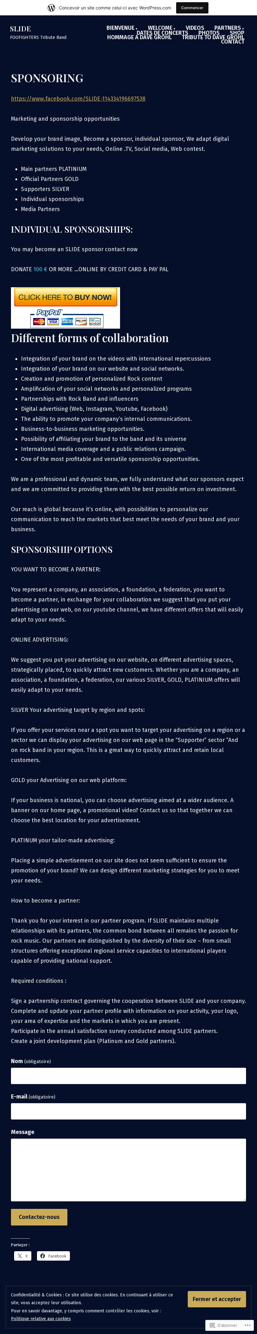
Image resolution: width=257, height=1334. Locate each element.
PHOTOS (209, 33)
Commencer (192, 7)
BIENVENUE (120, 28)
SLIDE (20, 28)
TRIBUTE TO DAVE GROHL (213, 37)
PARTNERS (227, 28)
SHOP (237, 33)
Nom (31, 1061)
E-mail (33, 1096)
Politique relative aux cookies (41, 1318)
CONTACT (232, 42)
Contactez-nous (39, 1217)
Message (22, 1132)
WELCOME (160, 28)
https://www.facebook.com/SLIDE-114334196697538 (78, 98)
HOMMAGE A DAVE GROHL (139, 37)
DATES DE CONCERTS (162, 33)
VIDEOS (195, 28)
